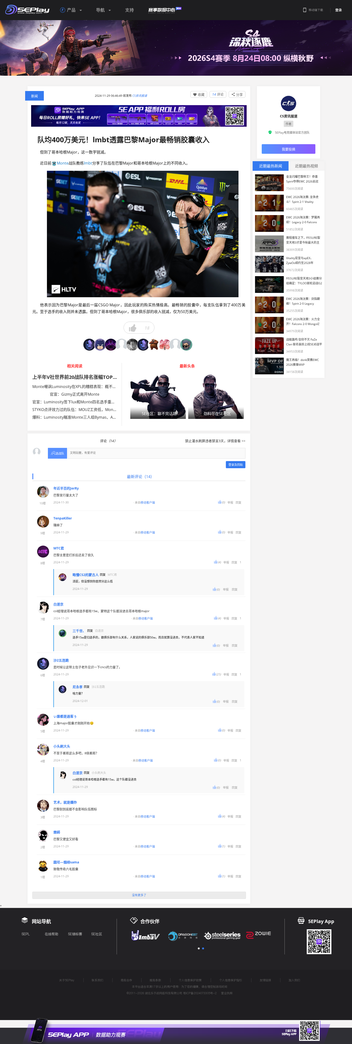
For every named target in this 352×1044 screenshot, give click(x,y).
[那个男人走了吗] (143, 344)
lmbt (88, 163)
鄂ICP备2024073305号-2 (199, 993)
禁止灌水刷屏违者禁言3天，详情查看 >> (215, 441)
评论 (218, 94)
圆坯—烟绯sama (66, 862)
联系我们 (97, 980)
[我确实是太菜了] (165, 344)
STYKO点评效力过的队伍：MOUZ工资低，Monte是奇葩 (80, 409)
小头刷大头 (61, 746)
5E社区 (96, 934)
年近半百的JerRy (66, 488)
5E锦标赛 (75, 934)
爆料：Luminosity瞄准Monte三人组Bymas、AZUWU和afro (84, 417)
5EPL (26, 934)
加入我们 (294, 980)
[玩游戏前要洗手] (121, 344)
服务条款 (155, 980)
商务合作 (126, 980)
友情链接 (265, 980)
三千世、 (79, 630)
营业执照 (227, 993)
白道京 (58, 604)
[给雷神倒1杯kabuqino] (111, 344)
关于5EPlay (66, 980)
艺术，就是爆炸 (65, 802)
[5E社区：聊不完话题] (158, 396)
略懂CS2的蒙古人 (86, 574)
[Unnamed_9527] (100, 344)
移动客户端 (148, 503)
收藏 (198, 94)
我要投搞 (288, 149)
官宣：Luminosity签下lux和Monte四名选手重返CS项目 (79, 402)
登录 (338, 10)
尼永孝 (78, 686)
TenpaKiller (62, 518)
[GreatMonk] (186, 344)
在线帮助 (51, 934)
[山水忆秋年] (175, 344)
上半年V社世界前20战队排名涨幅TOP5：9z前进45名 (88, 377)
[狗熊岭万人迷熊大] (154, 344)
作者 (288, 124)
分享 (237, 94)
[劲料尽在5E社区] (216, 396)
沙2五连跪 (61, 660)
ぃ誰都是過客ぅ (65, 716)
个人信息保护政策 (190, 980)
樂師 (56, 832)
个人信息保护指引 (230, 980)
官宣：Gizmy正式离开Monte (74, 394)
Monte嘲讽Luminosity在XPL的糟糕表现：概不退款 (76, 386)
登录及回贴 (235, 465)
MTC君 (58, 548)
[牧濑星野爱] (132, 344)
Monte (62, 163)
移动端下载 (316, 10)
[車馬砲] (89, 344)
